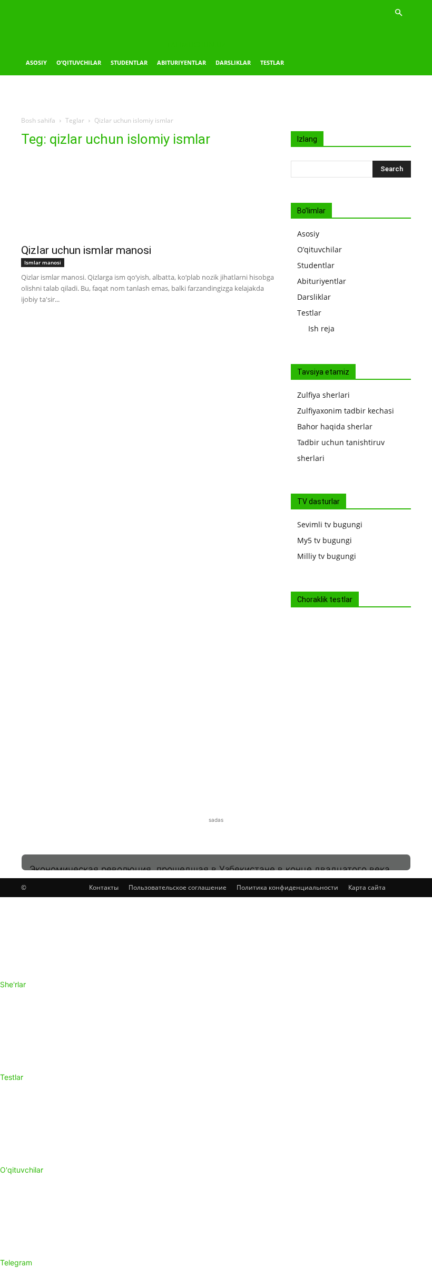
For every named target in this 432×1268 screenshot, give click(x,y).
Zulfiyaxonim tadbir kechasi (345, 411)
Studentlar (129, 62)
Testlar (272, 62)
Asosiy (36, 62)
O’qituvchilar (78, 62)
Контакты (104, 887)
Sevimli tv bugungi (329, 524)
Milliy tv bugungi (326, 556)
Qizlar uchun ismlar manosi (86, 250)
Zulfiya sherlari (323, 395)
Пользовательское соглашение (178, 887)
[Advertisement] (124, 154)
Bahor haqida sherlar (334, 426)
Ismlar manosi (42, 262)
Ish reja (321, 328)
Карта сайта (367, 887)
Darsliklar (233, 62)
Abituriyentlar (181, 62)
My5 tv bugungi (324, 540)
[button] (398, 13)
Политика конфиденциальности (287, 887)
